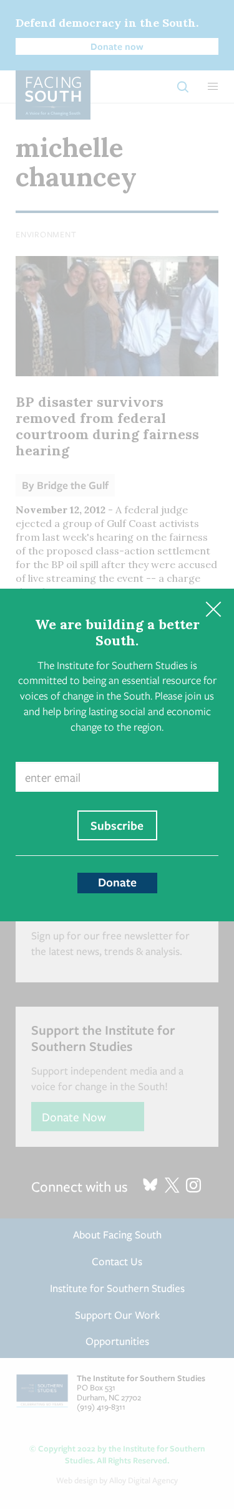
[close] (213, 609)
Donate (117, 882)
